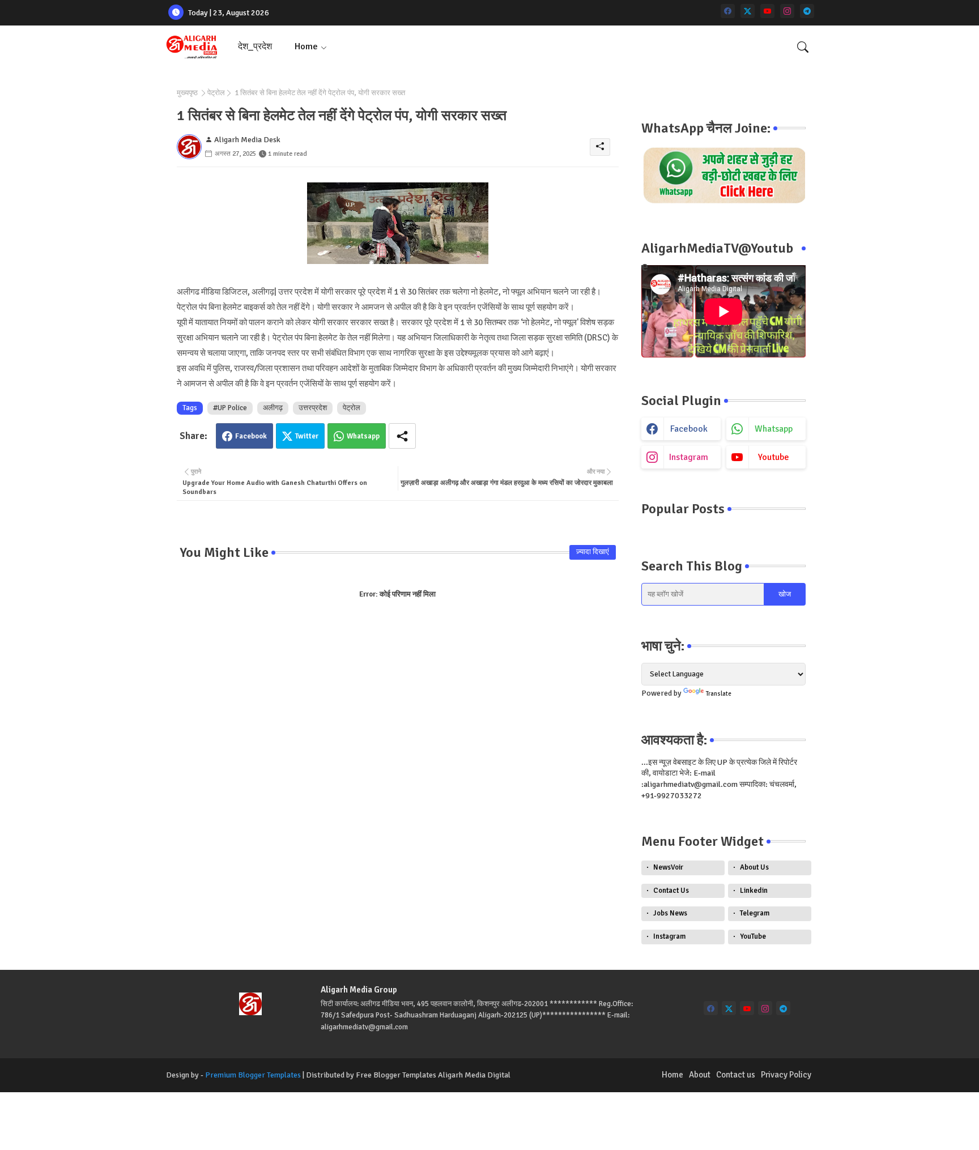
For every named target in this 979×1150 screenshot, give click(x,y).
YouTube (753, 936)
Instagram (669, 936)
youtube (773, 457)
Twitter (306, 436)
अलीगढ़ (273, 407)
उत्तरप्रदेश (313, 407)
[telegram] (807, 11)
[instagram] (787, 11)
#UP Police (230, 407)
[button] (802, 47)
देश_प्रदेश (255, 46)
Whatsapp (363, 436)
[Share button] (402, 436)
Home (306, 46)
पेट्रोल (216, 92)
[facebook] (728, 11)
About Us (754, 867)
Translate (718, 693)
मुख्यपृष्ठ (187, 92)
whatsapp (774, 429)
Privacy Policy (786, 1075)
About (699, 1075)
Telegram (754, 913)
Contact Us (671, 890)
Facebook (251, 436)
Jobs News (670, 913)
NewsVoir (668, 867)
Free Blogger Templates (396, 1075)
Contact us (735, 1075)
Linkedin (754, 890)
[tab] (255, 46)
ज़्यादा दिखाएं (592, 551)
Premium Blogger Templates (253, 1075)
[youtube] (767, 11)
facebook (689, 429)
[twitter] (747, 11)
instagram (688, 457)
